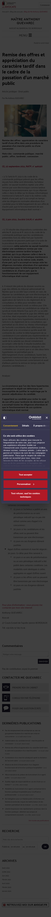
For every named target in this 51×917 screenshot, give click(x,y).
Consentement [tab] (10, 425)
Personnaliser (24, 484)
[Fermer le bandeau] (47, 418)
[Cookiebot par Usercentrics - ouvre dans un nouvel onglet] (30, 418)
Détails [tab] (25, 425)
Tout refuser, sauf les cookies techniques (25, 495)
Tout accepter (25, 474)
